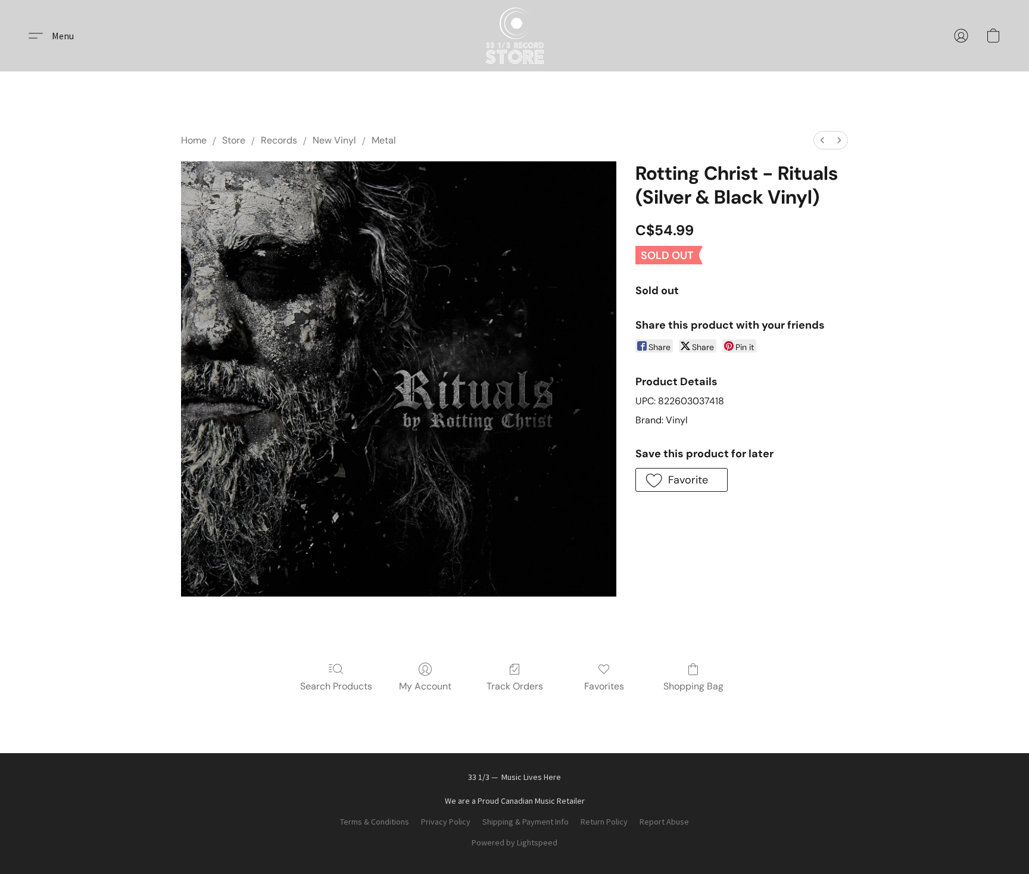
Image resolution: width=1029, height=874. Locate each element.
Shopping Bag (693, 686)
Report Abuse (664, 821)
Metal (384, 140)
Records (279, 140)
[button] (514, 35)
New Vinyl (334, 140)
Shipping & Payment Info (525, 821)
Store (233, 140)
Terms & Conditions (374, 821)
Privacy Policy (445, 821)
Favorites (604, 686)
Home (194, 140)
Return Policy (604, 821)
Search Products (336, 686)
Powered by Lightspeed (514, 842)
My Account (425, 686)
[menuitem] (822, 140)
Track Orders (515, 686)
